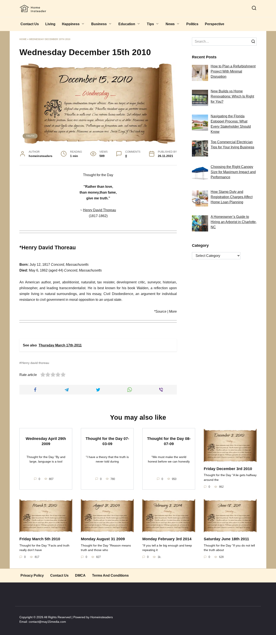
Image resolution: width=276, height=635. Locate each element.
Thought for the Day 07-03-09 (107, 441)
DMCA (80, 575)
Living (50, 24)
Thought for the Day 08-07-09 (169, 441)
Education (126, 24)
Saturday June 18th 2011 (226, 539)
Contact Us (29, 24)
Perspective (214, 24)
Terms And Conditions (110, 575)
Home (23, 39)
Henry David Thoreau (99, 210)
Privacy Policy (32, 575)
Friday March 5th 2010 (39, 539)
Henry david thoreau (35, 363)
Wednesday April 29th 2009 (46, 441)
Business (99, 24)
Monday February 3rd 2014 (166, 539)
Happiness (71, 24)
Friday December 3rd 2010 (228, 469)
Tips (150, 24)
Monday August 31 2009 (103, 539)
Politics (192, 24)
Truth (30, 136)
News (170, 24)
